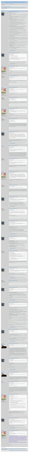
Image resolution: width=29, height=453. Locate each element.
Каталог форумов (15, 450)
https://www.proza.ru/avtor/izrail (12, 50)
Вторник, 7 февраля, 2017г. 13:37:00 (14, 131)
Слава (2, 145)
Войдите (5, 6)
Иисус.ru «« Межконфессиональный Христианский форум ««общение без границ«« (10, 7)
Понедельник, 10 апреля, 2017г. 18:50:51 (14, 430)
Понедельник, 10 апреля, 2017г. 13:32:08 (14, 381)
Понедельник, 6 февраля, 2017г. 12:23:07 (14, 11)
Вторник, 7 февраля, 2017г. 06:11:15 (14, 75)
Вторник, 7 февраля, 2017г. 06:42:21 (14, 97)
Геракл (2, 11)
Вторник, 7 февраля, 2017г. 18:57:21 (14, 280)
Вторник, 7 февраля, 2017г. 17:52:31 (14, 208)
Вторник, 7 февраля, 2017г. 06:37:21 (14, 87)
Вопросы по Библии (22, 7)
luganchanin (2, 343)
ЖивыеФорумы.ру (24, 450)
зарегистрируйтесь (8, 6)
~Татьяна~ (2, 87)
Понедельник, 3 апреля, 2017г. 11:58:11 (14, 329)
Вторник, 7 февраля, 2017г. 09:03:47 (14, 118)
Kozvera (2, 381)
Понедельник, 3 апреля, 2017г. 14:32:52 (14, 343)
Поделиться (10, 11)
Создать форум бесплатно (20, 450)
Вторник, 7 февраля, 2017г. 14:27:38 (14, 145)
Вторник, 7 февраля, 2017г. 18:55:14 (14, 267)
